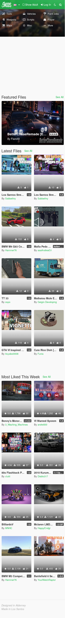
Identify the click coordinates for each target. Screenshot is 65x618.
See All (60, 97)
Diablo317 (43, 476)
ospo (7, 302)
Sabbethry (10, 198)
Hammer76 (11, 250)
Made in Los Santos (12, 609)
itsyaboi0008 (11, 353)
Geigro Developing (47, 302)
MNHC (8, 528)
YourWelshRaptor (47, 579)
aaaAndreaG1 (45, 250)
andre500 (42, 424)
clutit (7, 476)
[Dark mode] (54, 4)
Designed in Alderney (13, 605)
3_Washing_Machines (16, 424)
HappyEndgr (44, 528)
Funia (40, 353)
